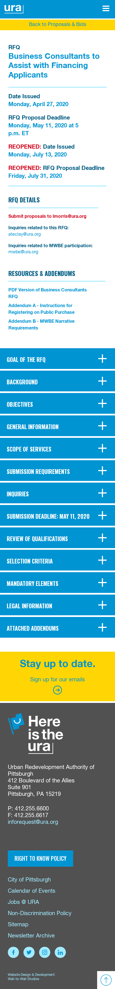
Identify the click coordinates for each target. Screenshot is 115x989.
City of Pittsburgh (29, 880)
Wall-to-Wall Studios (23, 979)
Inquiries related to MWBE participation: (50, 246)
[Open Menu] (105, 8)
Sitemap (18, 925)
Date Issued (24, 96)
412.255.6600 (32, 809)
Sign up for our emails (57, 680)
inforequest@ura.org (33, 822)
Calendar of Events (31, 891)
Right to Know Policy (40, 858)
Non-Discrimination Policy (39, 913)
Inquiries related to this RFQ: (38, 228)
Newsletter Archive (31, 936)
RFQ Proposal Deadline (39, 118)
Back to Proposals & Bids (57, 24)
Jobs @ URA (23, 902)
